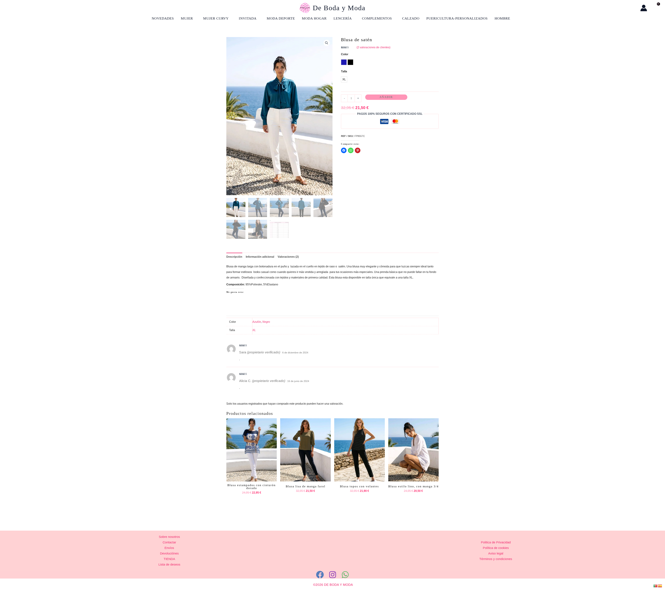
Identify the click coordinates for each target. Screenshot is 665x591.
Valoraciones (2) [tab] (288, 256)
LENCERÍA (343, 18)
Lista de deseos (169, 564)
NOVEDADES (163, 18)
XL (254, 330)
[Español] (660, 585)
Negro (266, 321)
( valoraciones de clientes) (373, 47)
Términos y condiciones (495, 559)
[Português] (655, 585)
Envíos (169, 548)
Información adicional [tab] (260, 256)
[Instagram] (332, 575)
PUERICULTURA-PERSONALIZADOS (457, 18)
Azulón (256, 321)
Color (344, 54)
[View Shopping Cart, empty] (655, 8)
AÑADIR (386, 97)
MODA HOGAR (314, 18)
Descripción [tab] (234, 256)
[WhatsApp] (345, 575)
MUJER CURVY (216, 18)
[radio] (344, 62)
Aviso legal (495, 553)
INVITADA (247, 18)
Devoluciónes (169, 553)
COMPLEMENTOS (377, 18)
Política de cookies (496, 548)
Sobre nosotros (169, 537)
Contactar (169, 542)
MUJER (187, 18)
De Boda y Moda (339, 8)
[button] (634, 8)
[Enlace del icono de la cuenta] (643, 7)
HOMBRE (502, 18)
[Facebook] (320, 575)
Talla (344, 71)
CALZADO (410, 18)
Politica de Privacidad (496, 542)
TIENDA (169, 559)
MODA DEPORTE (281, 18)
